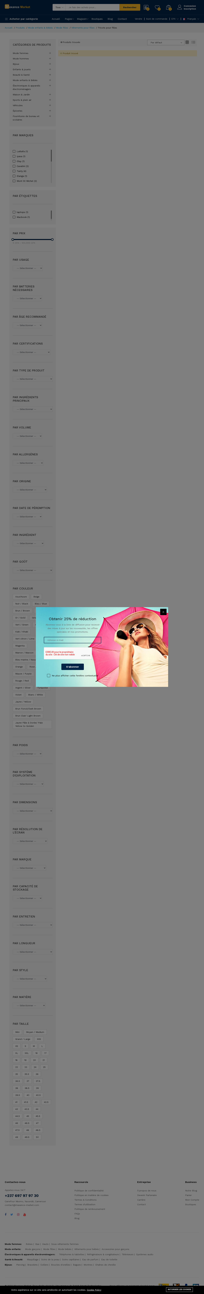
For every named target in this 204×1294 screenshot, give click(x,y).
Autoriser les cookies (179, 1289)
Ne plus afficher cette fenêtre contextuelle (75, 675)
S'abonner (72, 666)
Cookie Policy (94, 1290)
